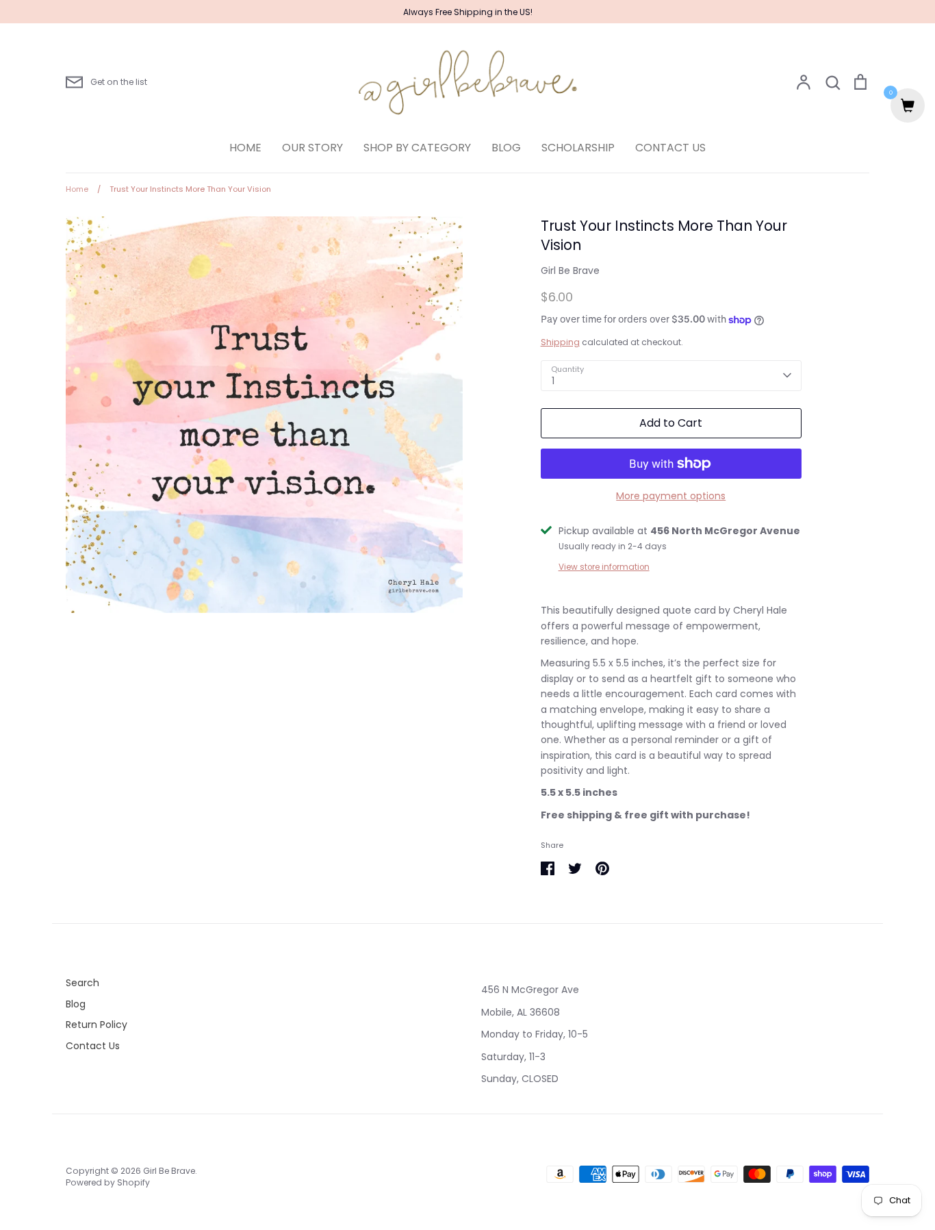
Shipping (560, 342)
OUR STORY (312, 147)
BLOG (506, 147)
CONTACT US (670, 147)
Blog (76, 1004)
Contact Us (93, 1046)
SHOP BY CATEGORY (417, 147)
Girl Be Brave (570, 270)
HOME (245, 147)
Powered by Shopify (108, 1182)
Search (82, 983)
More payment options (671, 496)
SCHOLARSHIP (578, 147)
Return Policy (96, 1024)
